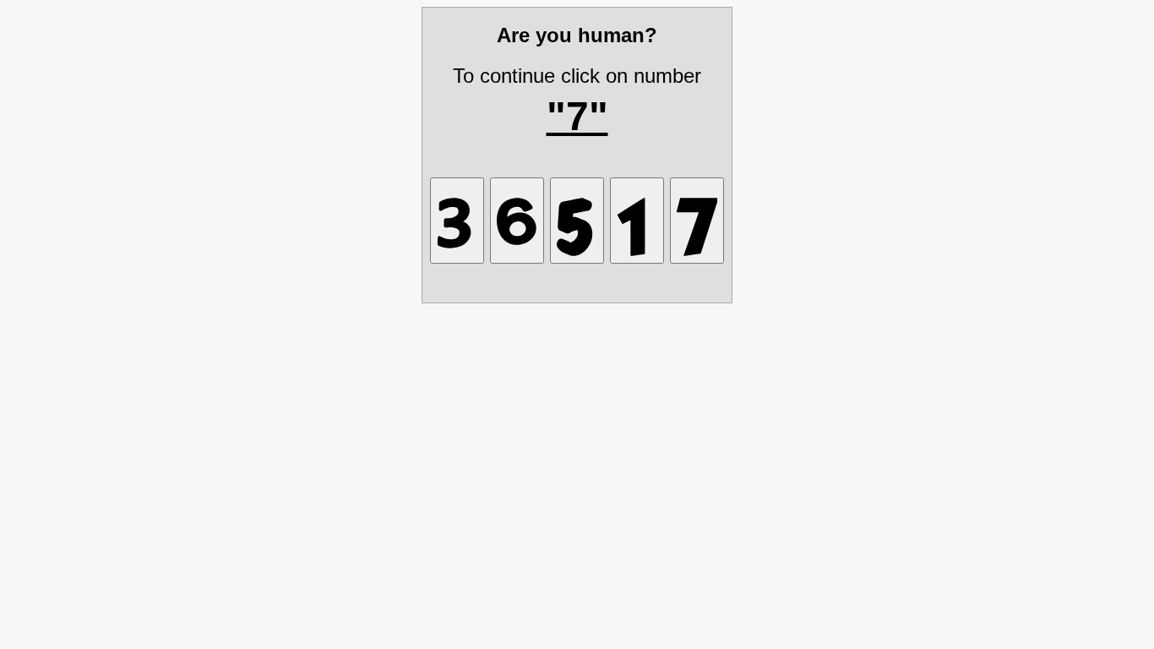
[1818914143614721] (637, 220)
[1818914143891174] (697, 220)
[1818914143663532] (517, 220)
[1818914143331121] (457, 220)
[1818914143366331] (577, 220)
